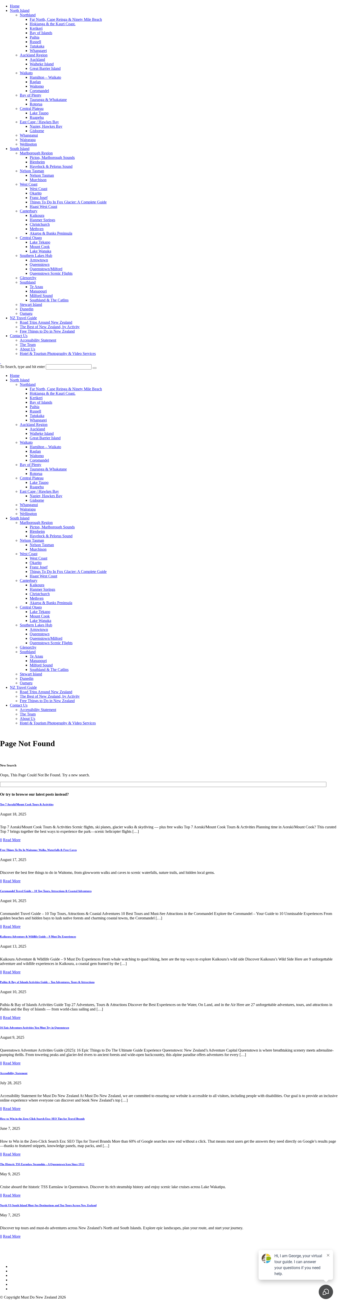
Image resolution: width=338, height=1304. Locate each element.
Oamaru (26, 313)
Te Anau (36, 287)
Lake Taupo (39, 113)
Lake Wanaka (40, 251)
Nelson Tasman (32, 171)
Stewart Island (31, 304)
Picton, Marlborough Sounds (52, 157)
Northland (28, 15)
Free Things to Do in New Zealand (47, 331)
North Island (19, 10)
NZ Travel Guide (23, 318)
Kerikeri (36, 28)
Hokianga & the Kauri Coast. (52, 24)
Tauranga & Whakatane (48, 100)
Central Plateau (32, 108)
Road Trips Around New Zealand (46, 322)
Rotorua (36, 104)
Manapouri (38, 291)
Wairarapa (28, 140)
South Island (19, 149)
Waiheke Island (42, 64)
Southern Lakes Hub (36, 255)
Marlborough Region (36, 153)
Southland (28, 282)
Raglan (35, 82)
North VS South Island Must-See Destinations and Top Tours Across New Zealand (48, 1205)
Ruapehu (37, 117)
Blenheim (37, 162)
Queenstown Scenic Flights (51, 273)
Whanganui (29, 135)
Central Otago (31, 238)
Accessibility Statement (38, 340)
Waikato (26, 73)
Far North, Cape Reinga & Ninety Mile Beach (66, 19)
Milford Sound (41, 296)
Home (15, 6)
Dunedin (26, 309)
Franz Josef (39, 198)
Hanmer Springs (42, 220)
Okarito (36, 193)
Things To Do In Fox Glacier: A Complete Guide (68, 202)
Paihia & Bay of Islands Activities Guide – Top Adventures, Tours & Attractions (47, 982)
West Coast (28, 184)
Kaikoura (37, 215)
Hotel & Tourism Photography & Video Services (58, 353)
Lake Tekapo (40, 242)
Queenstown (39, 264)
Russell (35, 42)
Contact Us (18, 336)
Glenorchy (28, 278)
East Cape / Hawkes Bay (39, 122)
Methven (37, 229)
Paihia (34, 37)
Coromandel (39, 91)
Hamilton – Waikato (45, 77)
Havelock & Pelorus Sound (51, 166)
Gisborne (37, 131)
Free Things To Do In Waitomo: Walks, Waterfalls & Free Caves (38, 849)
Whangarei (38, 51)
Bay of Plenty (30, 95)
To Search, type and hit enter (22, 367)
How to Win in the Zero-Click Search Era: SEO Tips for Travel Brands (42, 1118)
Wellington (28, 144)
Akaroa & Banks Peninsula (51, 233)
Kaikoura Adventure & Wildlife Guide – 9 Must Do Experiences (38, 936)
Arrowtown (39, 260)
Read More (12, 840)
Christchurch (40, 224)
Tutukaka (37, 46)
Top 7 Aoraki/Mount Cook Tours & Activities (26, 804)
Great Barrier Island (45, 68)
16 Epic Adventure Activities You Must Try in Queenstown (34, 1027)
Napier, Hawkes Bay (46, 126)
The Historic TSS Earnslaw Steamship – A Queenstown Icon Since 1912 (42, 1164)
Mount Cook (40, 247)
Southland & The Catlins (49, 300)
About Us (27, 349)
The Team (28, 345)
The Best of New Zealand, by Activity (50, 327)
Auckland (37, 59)
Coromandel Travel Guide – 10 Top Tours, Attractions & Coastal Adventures (46, 890)
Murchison (38, 180)
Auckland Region (34, 55)
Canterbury (28, 211)
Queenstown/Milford (46, 269)
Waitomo (37, 86)
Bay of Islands (41, 33)
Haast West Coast (43, 206)
